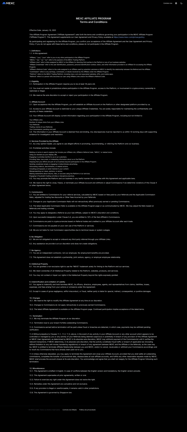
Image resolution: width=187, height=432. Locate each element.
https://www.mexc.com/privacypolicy (129, 37)
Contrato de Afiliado (70, 410)
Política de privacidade (87, 410)
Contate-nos (167, 3)
